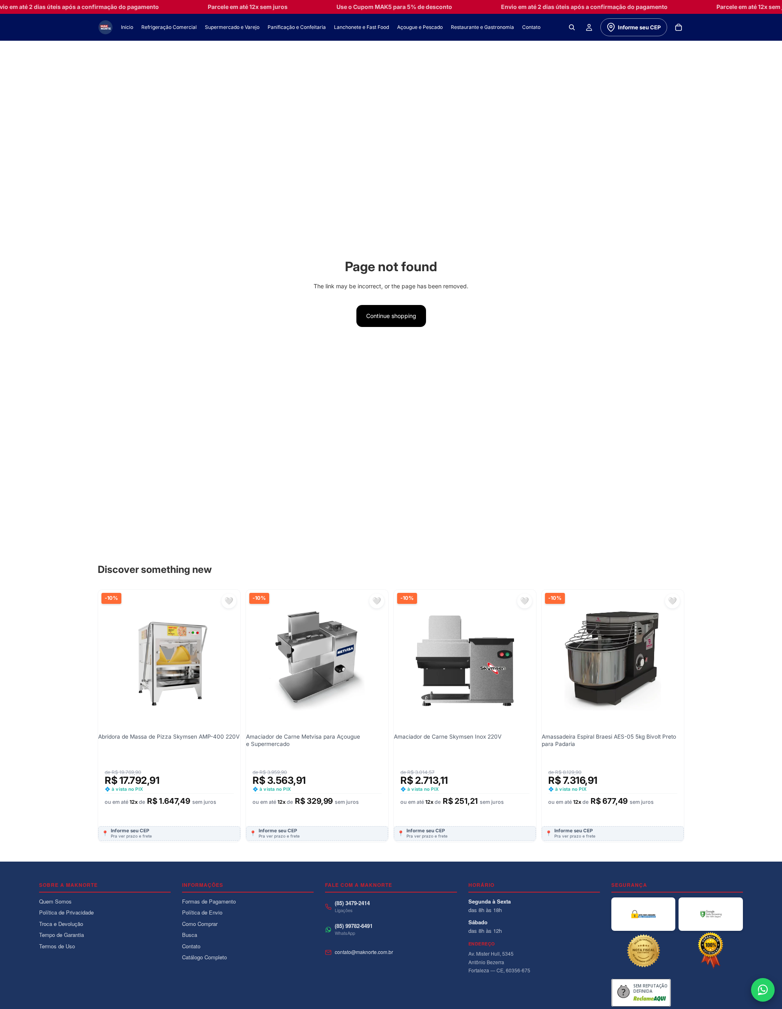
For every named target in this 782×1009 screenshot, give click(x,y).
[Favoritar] (229, 601)
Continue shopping (391, 315)
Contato (191, 946)
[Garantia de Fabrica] (711, 950)
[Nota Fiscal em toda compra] (643, 950)
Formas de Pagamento (209, 901)
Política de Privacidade (66, 912)
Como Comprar (199, 924)
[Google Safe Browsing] (711, 914)
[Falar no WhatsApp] (763, 990)
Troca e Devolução (61, 924)
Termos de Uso (57, 946)
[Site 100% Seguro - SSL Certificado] (643, 914)
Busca (189, 935)
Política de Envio (202, 912)
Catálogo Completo (204, 957)
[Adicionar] (227, 648)
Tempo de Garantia (61, 935)
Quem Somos (55, 901)
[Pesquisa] (572, 27)
